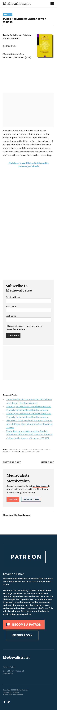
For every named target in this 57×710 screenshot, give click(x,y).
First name (11, 306)
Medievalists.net (17, 3)
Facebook (5, 702)
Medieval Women (11, 451)
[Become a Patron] (24, 628)
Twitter (9, 702)
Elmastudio (18, 694)
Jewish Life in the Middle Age (36, 449)
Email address (13, 297)
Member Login (31, 499)
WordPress (16, 692)
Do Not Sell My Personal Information (13, 672)
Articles (8, 14)
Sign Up (13, 499)
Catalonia (15, 449)
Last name (11, 315)
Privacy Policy (9, 666)
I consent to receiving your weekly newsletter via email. (24, 327)
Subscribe (13, 335)
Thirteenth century (30, 451)
